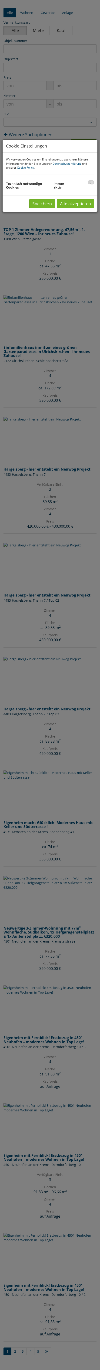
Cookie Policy (25, 168)
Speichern (42, 203)
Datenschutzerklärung (67, 164)
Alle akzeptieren (75, 203)
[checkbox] (91, 182)
